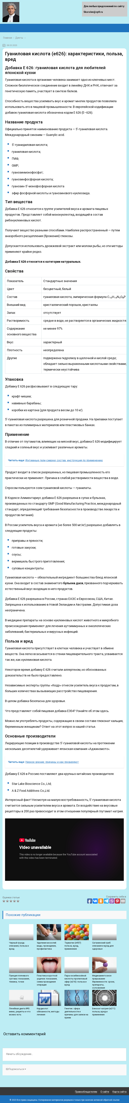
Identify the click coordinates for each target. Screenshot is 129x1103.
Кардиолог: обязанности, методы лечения (48, 1011)
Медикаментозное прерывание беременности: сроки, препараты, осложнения (103, 981)
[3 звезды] (11, 901)
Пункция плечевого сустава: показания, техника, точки (19, 978)
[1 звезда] (4, 901)
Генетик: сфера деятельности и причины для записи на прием (76, 1013)
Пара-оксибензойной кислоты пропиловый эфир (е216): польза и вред (75, 980)
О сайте (104, 1091)
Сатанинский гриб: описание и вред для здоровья (103, 945)
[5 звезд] (18, 901)
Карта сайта (119, 1091)
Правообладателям (86, 1091)
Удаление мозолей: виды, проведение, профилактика (47, 945)
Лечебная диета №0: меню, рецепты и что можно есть (20, 1011)
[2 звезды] (8, 901)
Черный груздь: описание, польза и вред (19, 945)
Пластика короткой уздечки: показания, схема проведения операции (47, 980)
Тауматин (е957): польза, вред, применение (72, 945)
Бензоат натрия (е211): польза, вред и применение (104, 1011)
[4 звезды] (15, 901)
